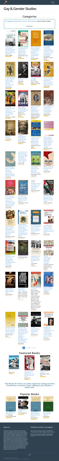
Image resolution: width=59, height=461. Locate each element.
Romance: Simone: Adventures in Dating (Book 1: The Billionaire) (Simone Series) (29, 373)
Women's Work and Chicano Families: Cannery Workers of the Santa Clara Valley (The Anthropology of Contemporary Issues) (36, 52)
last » (34, 347)
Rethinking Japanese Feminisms (36, 288)
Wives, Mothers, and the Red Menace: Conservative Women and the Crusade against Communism (49, 109)
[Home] (6, 2)
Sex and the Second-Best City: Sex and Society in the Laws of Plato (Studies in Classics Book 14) (10, 330)
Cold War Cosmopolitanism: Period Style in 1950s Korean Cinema (35, 330)
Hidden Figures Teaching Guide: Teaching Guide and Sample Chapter (23, 109)
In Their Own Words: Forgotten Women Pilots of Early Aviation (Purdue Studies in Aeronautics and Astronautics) (10, 82)
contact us (33, 436)
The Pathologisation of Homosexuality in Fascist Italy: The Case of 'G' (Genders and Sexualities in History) (36, 228)
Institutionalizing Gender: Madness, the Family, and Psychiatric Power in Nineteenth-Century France (49, 229)
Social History (32, 21)
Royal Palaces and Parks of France (10, 412)
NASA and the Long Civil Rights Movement (35, 79)
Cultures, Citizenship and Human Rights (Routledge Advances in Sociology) (47, 259)
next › (29, 347)
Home (29, 454)
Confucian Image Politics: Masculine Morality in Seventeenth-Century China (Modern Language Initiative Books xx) (10, 171)
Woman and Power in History (22, 79)
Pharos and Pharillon (8, 136)
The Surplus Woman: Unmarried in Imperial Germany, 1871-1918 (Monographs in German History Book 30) (10, 111)
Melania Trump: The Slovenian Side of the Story (48, 168)
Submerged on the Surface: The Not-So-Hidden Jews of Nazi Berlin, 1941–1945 (35, 259)
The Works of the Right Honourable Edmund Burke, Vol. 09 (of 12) (35, 414)
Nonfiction (18, 21)
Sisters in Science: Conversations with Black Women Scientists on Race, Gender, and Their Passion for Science (48, 81)
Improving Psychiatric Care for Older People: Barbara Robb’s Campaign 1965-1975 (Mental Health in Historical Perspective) (10, 260)
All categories (9, 21)
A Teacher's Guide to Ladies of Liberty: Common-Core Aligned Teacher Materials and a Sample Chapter (36, 140)
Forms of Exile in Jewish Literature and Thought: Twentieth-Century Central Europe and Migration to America (10, 231)
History (24, 21)
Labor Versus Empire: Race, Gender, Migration (22, 290)
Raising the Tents (22, 256)
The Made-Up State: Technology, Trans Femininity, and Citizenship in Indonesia (36, 186)
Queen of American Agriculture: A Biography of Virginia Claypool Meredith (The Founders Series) (35, 109)
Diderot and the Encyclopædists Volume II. (47, 413)
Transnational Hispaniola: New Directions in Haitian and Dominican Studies (35, 169)
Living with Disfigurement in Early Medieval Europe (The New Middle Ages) (22, 137)
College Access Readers (21, 410)
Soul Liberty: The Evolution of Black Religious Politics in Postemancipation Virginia (23, 198)
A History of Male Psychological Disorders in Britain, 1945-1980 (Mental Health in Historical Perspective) (10, 50)
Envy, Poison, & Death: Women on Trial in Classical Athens (9, 291)
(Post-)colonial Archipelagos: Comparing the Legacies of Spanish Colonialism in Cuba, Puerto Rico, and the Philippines (49, 50)
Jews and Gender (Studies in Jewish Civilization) (48, 289)
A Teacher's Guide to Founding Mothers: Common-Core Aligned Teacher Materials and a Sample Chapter (23, 50)
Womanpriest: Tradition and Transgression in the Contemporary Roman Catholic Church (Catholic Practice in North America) (49, 332)
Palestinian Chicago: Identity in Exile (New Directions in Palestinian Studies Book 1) (49, 198)
